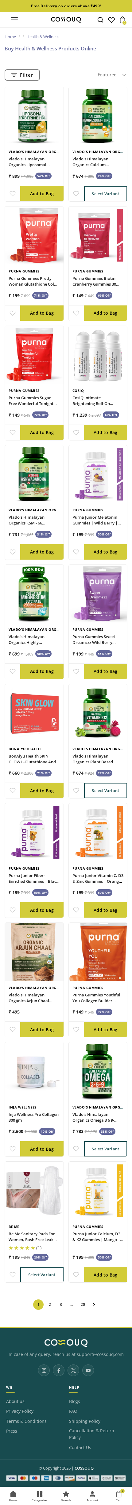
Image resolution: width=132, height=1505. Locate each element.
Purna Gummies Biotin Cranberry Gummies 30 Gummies (94, 284)
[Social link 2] (58, 1370)
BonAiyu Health (25, 749)
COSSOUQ (84, 1468)
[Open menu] (14, 19)
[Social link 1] (44, 1370)
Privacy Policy (19, 1411)
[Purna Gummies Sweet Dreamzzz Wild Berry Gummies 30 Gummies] (98, 594)
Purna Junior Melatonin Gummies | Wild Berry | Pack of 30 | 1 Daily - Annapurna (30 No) (95, 525)
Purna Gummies (24, 271)
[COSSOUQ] (66, 1343)
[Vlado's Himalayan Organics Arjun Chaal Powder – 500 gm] (34, 952)
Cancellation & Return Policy (91, 1434)
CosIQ (78, 390)
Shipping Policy (84, 1421)
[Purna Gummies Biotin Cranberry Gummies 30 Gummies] (98, 235)
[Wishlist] (111, 21)
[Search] (100, 20)
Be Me (14, 1226)
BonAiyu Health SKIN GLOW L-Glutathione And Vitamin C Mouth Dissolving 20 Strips (32, 764)
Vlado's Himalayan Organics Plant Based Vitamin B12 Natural (92, 761)
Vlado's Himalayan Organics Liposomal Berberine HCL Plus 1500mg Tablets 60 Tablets (33, 167)
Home (10, 36)
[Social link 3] (73, 1370)
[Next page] (94, 1305)
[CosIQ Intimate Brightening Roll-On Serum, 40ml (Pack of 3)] (98, 355)
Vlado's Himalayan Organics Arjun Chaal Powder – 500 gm (29, 1000)
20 (83, 1304)
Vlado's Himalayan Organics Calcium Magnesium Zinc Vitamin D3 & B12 (95, 167)
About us (15, 1401)
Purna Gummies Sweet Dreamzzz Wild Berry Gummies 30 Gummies (93, 642)
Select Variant (105, 193)
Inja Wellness (23, 1107)
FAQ (73, 1411)
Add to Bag (42, 193)
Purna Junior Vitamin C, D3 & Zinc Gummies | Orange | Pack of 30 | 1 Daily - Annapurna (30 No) (97, 884)
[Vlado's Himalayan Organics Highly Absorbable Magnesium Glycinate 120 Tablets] (34, 594)
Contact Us (80, 1447)
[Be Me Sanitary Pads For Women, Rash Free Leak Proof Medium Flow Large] (34, 1191)
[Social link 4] (88, 1370)
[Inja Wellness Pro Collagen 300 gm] (34, 1071)
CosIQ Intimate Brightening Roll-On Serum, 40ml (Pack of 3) (94, 403)
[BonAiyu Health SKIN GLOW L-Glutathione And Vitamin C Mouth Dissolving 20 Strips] (34, 713)
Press (11, 1431)
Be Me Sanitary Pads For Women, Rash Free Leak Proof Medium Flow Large (33, 1239)
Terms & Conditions (26, 1421)
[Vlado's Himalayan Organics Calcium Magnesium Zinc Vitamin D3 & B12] (98, 116)
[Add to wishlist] (12, 193)
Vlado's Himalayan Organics (38, 151)
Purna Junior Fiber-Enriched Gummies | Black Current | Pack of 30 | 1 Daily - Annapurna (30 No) (33, 884)
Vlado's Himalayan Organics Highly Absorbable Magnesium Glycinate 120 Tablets (31, 645)
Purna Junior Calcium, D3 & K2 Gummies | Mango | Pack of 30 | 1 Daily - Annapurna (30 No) (96, 1242)
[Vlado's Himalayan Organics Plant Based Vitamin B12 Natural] (98, 713)
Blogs (74, 1401)
